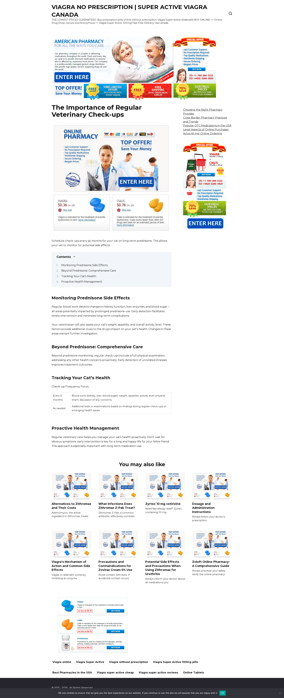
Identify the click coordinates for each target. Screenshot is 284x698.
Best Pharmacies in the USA (72, 672)
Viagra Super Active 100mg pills (175, 662)
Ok (222, 693)
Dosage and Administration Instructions (203, 507)
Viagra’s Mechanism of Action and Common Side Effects (71, 566)
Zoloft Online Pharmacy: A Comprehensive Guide (211, 564)
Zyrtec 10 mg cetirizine (163, 503)
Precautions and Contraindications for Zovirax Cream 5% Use (115, 566)
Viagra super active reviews (158, 672)
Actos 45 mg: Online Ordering (202, 133)
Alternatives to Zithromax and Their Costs (71, 505)
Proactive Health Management (81, 281)
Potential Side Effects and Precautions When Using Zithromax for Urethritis (163, 568)
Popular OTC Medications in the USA (207, 125)
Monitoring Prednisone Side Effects (84, 265)
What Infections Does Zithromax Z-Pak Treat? (116, 505)
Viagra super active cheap (115, 672)
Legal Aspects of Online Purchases (205, 129)
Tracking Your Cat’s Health (78, 276)
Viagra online (61, 662)
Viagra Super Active (90, 662)
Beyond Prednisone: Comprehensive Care (88, 270)
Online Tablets (193, 672)
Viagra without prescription (128, 662)
